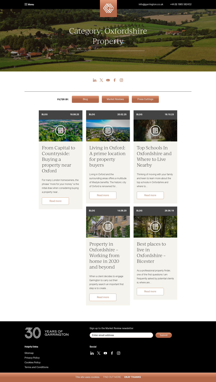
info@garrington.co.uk (151, 4)
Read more (55, 201)
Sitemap (29, 353)
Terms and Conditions (36, 367)
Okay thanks (132, 377)
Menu (30, 4)
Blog (85, 99)
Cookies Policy (32, 362)
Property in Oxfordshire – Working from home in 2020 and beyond (104, 255)
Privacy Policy (32, 358)
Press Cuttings (145, 99)
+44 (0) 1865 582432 (180, 4)
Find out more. (112, 377)
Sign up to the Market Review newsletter (111, 328)
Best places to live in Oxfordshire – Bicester (151, 252)
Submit (164, 335)
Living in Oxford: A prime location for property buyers (107, 156)
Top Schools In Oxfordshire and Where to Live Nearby (154, 156)
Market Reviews (115, 99)
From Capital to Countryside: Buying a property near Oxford (58, 159)
